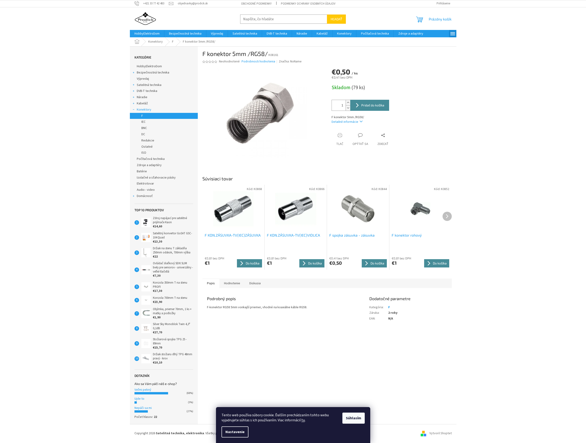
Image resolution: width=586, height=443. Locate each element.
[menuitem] (147, 33)
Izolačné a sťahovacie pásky (156, 177)
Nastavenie (235, 431)
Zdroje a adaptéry (149, 165)
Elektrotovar (145, 183)
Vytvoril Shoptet (440, 433)
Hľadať (336, 19)
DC (143, 134)
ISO (143, 152)
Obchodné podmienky (256, 4)
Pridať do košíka (372, 105)
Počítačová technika (151, 159)
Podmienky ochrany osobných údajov (308, 4)
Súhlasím (353, 418)
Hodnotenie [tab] (232, 283)
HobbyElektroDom (149, 66)
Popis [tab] (211, 283)
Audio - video (146, 190)
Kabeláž (142, 103)
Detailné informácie (345, 122)
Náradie (142, 97)
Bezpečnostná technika (153, 72)
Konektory (144, 109)
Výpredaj (143, 78)
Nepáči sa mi (143, 408)
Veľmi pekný (142, 389)
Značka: (290, 61)
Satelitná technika (149, 85)
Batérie (142, 171)
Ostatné (147, 146)
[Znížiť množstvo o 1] (348, 108)
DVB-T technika (147, 91)
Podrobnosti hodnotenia (258, 61)
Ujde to (139, 398)
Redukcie (147, 140)
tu (303, 420)
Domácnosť (145, 196)
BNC (144, 128)
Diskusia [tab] (255, 283)
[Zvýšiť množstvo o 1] (348, 102)
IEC (143, 122)
